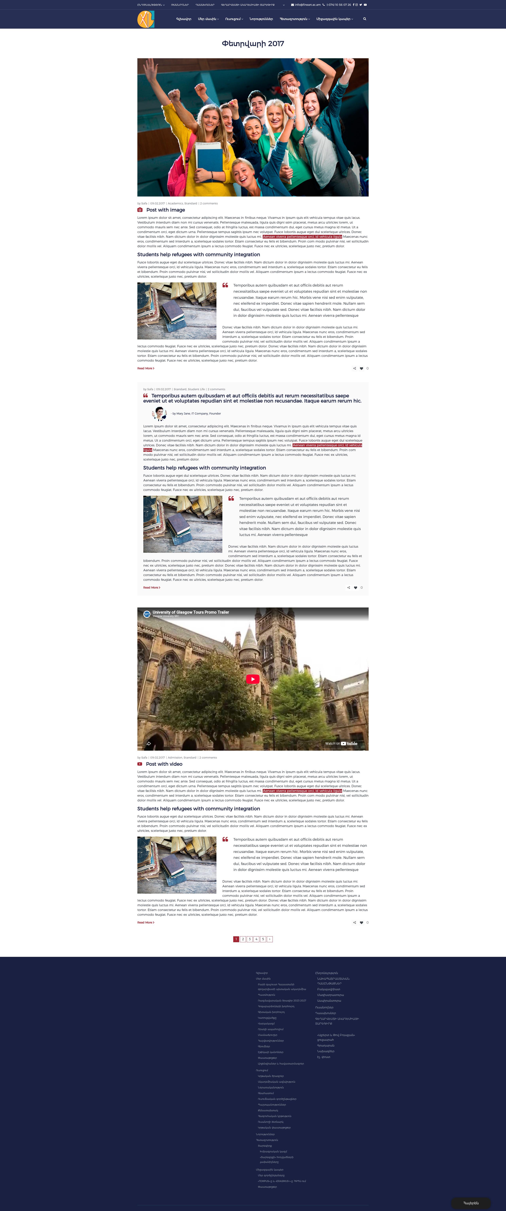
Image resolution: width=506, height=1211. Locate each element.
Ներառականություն (271, 1087)
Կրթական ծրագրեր (271, 1076)
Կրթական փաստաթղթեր (274, 1127)
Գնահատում (266, 1093)
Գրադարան (325, 1045)
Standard (190, 203)
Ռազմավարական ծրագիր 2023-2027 (282, 1000)
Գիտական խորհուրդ (271, 1012)
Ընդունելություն (326, 973)
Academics (175, 203)
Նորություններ (265, 1134)
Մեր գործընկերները (271, 1175)
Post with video (164, 764)
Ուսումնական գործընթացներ (277, 1098)
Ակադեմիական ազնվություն (276, 1081)
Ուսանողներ (324, 1007)
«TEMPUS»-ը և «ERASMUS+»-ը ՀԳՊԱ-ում (282, 1181)
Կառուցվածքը (267, 1017)
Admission (175, 757)
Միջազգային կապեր (269, 1169)
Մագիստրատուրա (330, 995)
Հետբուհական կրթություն (274, 1116)
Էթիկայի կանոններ (270, 1052)
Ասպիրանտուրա (329, 1000)
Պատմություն (266, 994)
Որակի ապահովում (270, 1029)
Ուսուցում (262, 1070)
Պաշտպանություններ (272, 1104)
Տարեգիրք (265, 1145)
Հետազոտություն (267, 1140)
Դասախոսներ (325, 1013)
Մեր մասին (263, 978)
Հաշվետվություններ (271, 1040)
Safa (144, 203)
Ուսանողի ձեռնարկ (270, 1121)
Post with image (165, 210)
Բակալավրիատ (328, 989)
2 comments (209, 203)
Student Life (196, 389)
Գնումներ (264, 1046)
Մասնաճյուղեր (267, 1034)
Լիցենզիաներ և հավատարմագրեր (281, 1063)
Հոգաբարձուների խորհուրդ (276, 1006)
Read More (144, 368)
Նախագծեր (325, 1051)
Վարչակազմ (266, 1023)
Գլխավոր (262, 972)
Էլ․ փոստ (323, 1057)
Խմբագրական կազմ (273, 1151)
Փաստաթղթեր (267, 1057)
